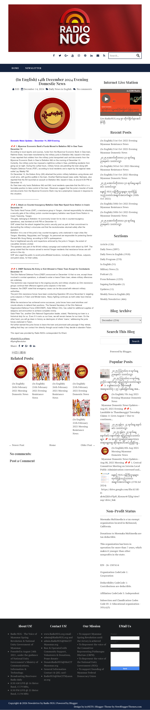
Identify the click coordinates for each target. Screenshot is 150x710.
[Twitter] (60, 55)
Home (15, 68)
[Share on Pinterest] (30, 346)
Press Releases (107, 279)
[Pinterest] (85, 55)
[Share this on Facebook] (19, 346)
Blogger (127, 351)
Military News (107, 269)
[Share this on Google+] (26, 346)
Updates (104, 289)
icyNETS (89, 706)
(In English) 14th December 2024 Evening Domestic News (52, 81)
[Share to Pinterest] (24, 352)
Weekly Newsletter (110, 299)
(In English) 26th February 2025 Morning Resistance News (60, 390)
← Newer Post (16, 445)
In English (105, 264)
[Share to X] (18, 352)
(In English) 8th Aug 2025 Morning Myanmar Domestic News (125, 451)
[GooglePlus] (66, 55)
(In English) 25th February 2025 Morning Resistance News (80, 426)
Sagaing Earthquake (110, 284)
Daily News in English (60, 89)
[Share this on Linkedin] (34, 346)
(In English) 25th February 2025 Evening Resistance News (39, 390)
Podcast (104, 274)
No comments (84, 89)
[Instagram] (79, 55)
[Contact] (98, 55)
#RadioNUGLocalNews (20, 338)
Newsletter (33, 68)
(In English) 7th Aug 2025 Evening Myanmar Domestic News (126, 398)
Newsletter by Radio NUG (41, 703)
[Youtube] (72, 55)
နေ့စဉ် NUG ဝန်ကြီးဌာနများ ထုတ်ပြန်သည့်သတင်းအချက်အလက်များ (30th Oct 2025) (119, 195)
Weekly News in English (112, 294)
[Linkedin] (91, 55)
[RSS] (104, 55)
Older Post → (88, 445)
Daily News (106, 249)
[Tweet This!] (22, 346)
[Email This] (13, 352)
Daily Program (107, 259)
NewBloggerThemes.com (128, 706)
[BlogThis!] (16, 352)
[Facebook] (54, 55)
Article (104, 244)
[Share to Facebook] (21, 352)
